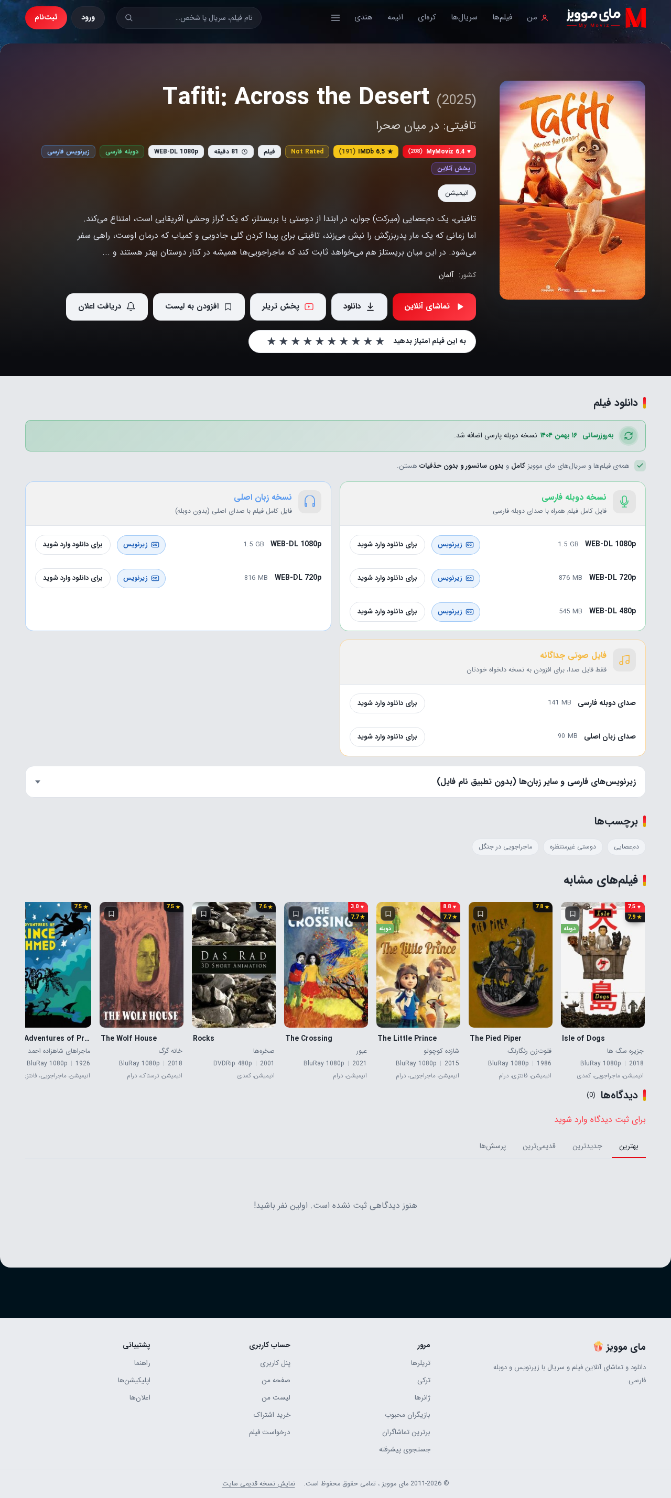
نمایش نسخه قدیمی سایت (258, 1484)
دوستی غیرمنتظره (573, 847)
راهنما (142, 1363)
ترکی (423, 1380)
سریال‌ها (464, 17)
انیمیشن (457, 193)
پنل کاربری (275, 1363)
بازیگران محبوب (407, 1414)
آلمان (446, 275)
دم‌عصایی (626, 847)
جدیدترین (587, 1146)
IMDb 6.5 (366, 152)
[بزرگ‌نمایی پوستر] (572, 190)
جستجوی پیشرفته (404, 1449)
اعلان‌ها (139, 1397)
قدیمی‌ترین (539, 1146)
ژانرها (422, 1397)
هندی (363, 17)
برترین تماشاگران (406, 1432)
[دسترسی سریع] (335, 17)
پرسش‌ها (493, 1146)
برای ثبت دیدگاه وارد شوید (600, 1119)
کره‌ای (427, 17)
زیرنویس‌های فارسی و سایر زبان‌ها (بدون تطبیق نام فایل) (536, 781)
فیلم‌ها (502, 17)
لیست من (276, 1397)
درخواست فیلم (269, 1432)
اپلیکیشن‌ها (134, 1380)
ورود (88, 17)
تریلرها (420, 1363)
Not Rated (307, 152)
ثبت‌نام (46, 17)
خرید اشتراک (272, 1414)
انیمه (395, 17)
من (532, 17)
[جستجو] (128, 17)
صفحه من (276, 1380)
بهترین (628, 1146)
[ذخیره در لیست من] (572, 913)
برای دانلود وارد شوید (387, 544)
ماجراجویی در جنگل (505, 847)
